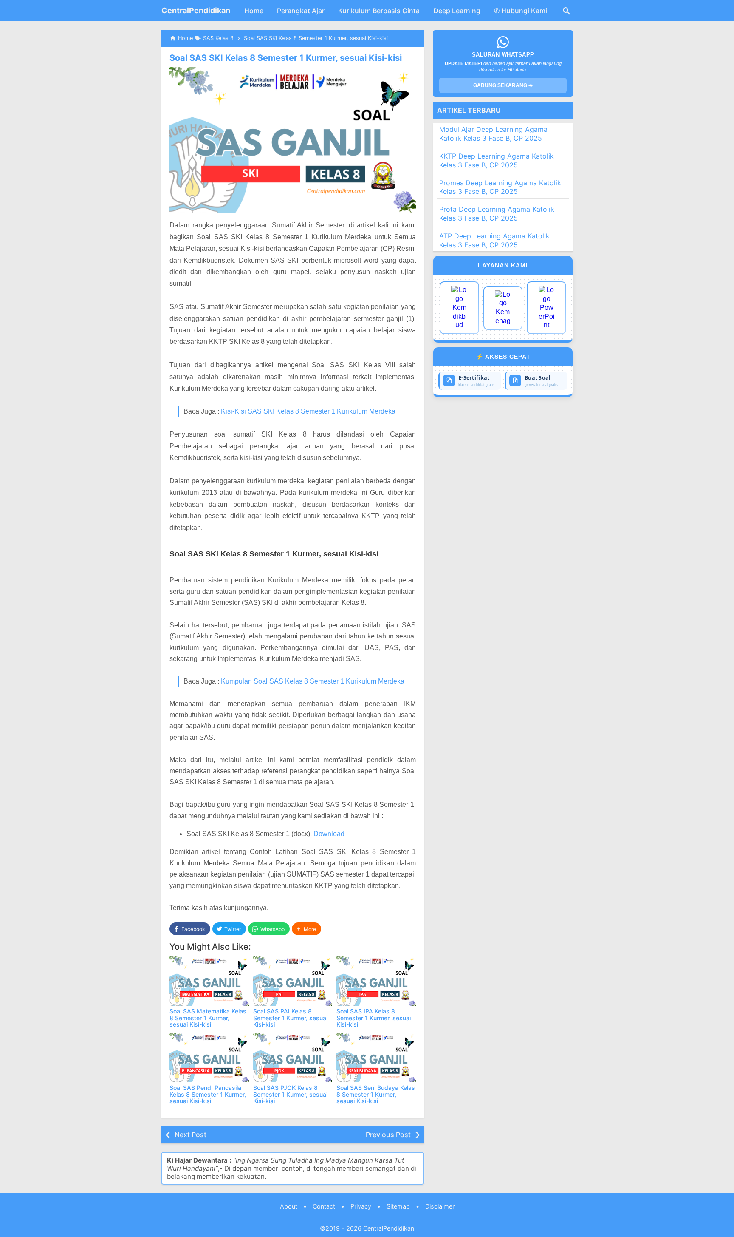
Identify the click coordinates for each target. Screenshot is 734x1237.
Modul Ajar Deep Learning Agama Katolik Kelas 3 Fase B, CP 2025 (493, 133)
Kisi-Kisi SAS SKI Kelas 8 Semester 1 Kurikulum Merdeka (308, 411)
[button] (306, 929)
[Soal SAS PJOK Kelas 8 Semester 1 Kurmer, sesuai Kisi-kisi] (293, 1057)
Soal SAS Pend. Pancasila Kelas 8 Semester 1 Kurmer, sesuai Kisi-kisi (207, 1094)
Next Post (190, 1134)
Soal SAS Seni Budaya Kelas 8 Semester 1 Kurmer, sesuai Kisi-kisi (375, 1094)
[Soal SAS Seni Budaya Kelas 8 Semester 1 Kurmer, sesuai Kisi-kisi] (376, 1057)
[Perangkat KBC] (503, 308)
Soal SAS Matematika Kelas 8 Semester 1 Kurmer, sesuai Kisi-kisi (207, 1017)
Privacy (360, 1206)
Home (253, 10)
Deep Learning (456, 10)
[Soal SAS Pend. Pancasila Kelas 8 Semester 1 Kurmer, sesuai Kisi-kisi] (209, 1057)
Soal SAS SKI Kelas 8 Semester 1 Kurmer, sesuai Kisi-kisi (285, 58)
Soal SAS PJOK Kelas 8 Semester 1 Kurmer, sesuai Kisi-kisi (290, 1094)
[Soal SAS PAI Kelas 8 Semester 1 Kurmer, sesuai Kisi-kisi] (293, 981)
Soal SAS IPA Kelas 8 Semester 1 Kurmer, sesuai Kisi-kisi (373, 1017)
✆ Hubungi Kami (520, 10)
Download (328, 833)
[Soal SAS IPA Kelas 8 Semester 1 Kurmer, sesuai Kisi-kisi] (376, 981)
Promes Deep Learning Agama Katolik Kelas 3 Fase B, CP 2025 (500, 187)
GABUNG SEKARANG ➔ (503, 85)
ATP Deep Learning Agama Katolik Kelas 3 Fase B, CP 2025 (494, 240)
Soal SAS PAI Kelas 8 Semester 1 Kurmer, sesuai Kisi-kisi (290, 1017)
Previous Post (388, 1134)
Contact (324, 1206)
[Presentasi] (546, 307)
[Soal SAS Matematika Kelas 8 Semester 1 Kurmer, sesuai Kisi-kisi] (209, 981)
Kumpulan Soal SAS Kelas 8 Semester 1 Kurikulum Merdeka (312, 681)
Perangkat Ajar (301, 10)
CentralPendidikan (195, 10)
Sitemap (398, 1206)
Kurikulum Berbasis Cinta (379, 10)
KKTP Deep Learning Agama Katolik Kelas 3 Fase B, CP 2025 (496, 160)
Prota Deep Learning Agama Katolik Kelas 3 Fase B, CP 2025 (496, 213)
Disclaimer (440, 1206)
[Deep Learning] (459, 307)
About (288, 1206)
